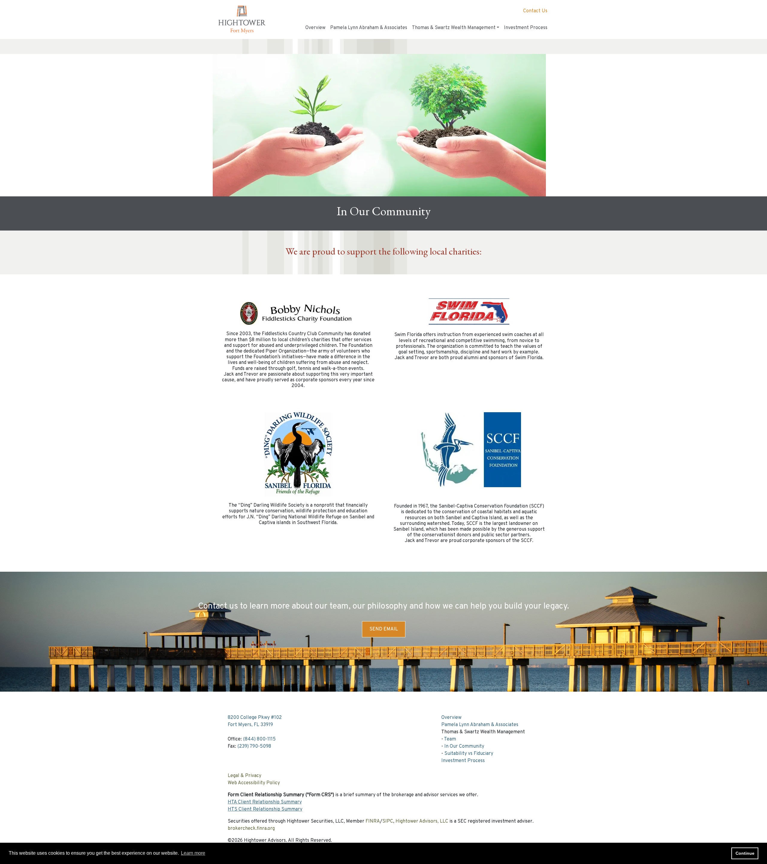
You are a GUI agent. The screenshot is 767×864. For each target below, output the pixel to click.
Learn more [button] (193, 853)
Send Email (383, 629)
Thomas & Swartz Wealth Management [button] (454, 28)
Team (450, 739)
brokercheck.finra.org (251, 829)
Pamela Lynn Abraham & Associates (368, 28)
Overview (315, 28)
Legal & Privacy (244, 776)
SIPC (387, 821)
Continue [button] (745, 853)
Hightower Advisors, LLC (421, 821)
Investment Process (525, 28)
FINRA (373, 821)
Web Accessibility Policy (254, 783)
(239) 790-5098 (254, 746)
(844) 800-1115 (259, 739)
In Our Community (464, 746)
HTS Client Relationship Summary (265, 809)
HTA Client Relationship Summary (265, 802)
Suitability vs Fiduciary (468, 754)
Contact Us (535, 11)
